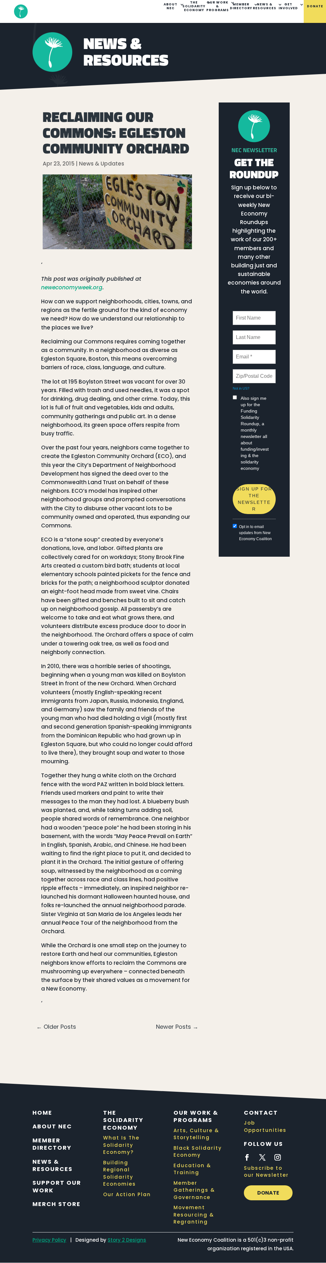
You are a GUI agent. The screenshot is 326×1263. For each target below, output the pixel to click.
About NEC (170, 7)
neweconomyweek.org (72, 287)
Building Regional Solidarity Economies (119, 1173)
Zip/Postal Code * (255, 372)
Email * (243, 353)
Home (42, 1113)
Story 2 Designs (127, 1240)
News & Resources (264, 7)
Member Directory (241, 7)
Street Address (253, 481)
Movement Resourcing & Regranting (194, 1214)
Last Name (247, 333)
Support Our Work (56, 1186)
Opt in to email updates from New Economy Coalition (255, 533)
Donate (315, 6)
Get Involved (288, 7)
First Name (248, 314)
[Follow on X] (262, 1157)
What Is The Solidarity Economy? (121, 1144)
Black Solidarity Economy (198, 1152)
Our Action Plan (127, 1194)
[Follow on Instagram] (277, 1157)
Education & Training (192, 1169)
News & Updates (101, 163)
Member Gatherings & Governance (194, 1190)
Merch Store (56, 1204)
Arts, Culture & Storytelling (196, 1134)
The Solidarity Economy (193, 6)
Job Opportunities (265, 1126)
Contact (261, 1113)
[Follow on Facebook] (247, 1157)
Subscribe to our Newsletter (266, 1172)
